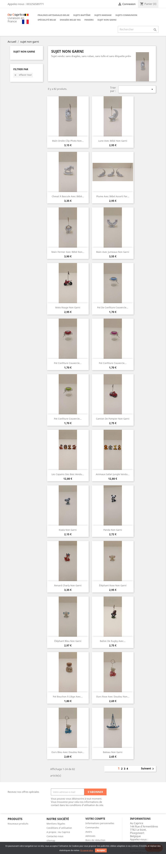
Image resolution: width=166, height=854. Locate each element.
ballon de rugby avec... (112, 641)
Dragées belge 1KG (70, 19)
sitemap (51, 840)
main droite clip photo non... (68, 140)
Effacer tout (23, 74)
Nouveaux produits (18, 823)
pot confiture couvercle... (68, 363)
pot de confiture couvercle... (112, 307)
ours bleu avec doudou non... (67, 752)
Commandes (92, 827)
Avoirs (88, 831)
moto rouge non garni (67, 307)
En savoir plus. (86, 850)
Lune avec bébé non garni (112, 140)
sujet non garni (106, 19)
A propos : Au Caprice (58, 832)
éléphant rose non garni (112, 585)
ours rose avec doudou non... (112, 696)
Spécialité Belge (47, 19)
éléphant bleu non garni (67, 641)
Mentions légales (56, 823)
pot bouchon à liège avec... (68, 696)
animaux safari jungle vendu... (113, 474)
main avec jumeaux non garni (112, 251)
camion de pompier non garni (112, 418)
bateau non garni (112, 752)
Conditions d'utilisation (59, 827)
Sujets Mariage (103, 15)
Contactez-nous (55, 836)
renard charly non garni (68, 585)
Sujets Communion (126, 15)
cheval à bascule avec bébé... (68, 196)
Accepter (101, 850)
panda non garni (112, 529)
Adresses (90, 835)
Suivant (148, 769)
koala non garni (68, 529)
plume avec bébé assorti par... (112, 196)
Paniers (89, 19)
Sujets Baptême (81, 15)
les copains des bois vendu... (68, 474)
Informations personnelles (99, 823)
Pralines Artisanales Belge (53, 15)
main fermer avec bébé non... (67, 251)
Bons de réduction (95, 840)
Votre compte (95, 818)
